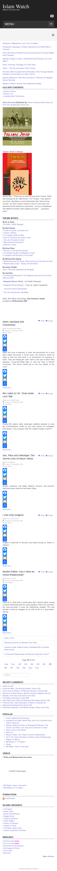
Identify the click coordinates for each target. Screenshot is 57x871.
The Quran (8, 809)
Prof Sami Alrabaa (10, 105)
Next (30, 668)
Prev (13, 664)
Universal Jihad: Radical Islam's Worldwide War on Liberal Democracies (26, 648)
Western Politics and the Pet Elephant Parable (22, 84)
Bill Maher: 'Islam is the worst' (15, 785)
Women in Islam (10, 245)
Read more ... (7, 388)
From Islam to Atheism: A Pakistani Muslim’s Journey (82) (25, 691)
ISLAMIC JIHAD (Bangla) (13, 224)
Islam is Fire (9, 638)
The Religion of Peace (12, 848)
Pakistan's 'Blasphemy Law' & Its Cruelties (20, 43)
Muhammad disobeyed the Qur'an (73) (17, 705)
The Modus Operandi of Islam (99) (16, 698)
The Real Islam (9, 841)
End (37, 668)
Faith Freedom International (13, 846)
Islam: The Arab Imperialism (13, 270)
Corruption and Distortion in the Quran (18, 255)
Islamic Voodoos (10, 233)
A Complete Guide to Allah (14, 235)
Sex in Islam (8, 851)
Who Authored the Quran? (14, 242)
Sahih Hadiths (9, 821)
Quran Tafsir (8, 811)
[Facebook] (28, 337)
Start (6, 664)
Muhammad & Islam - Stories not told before (21, 264)
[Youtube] (52, 16)
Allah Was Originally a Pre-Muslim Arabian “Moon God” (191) (26, 707)
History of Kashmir (11, 823)
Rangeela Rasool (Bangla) (13, 285)
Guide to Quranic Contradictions (16, 230)
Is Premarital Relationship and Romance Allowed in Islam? (26, 654)
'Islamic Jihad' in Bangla (13, 152)
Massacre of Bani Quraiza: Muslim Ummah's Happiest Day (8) (26, 693)
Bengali (30, 270)
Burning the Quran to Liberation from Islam (20, 643)
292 (31, 664)
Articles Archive (10, 91)
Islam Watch (16, 6)
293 (38, 664)
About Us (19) (8, 686)
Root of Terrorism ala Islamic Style (17, 238)
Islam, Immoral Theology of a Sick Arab (19, 65)
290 (19, 664)
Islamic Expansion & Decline (15, 830)
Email (50, 321)
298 (17, 668)
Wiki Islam (7, 853)
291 (25, 664)
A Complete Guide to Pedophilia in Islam (19, 253)
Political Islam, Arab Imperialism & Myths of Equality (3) (24, 703)
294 (44, 664)
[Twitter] (28, 341)
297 (11, 668)
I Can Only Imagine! (13, 515)
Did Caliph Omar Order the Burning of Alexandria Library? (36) (26, 700)
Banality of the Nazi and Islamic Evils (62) (19, 696)
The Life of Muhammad (12, 292)
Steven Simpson (34, 102)
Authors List (8, 94)
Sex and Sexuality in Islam (14, 240)
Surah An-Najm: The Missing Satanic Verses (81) (21, 689)
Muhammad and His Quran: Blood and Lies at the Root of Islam (28, 261)
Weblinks (50, 856)
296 (5, 668)
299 (24, 668)
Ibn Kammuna (23, 105)
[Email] (28, 345)
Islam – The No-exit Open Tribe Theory (19, 68)
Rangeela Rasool (10, 281)
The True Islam (9, 843)
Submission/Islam (11, 819)
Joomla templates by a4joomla (28, 868)
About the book (9, 102)
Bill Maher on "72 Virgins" (13, 788)
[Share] (28, 349)
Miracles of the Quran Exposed (16, 251)
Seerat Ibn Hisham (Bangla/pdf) (15, 289)
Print (42, 321)
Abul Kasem (46, 102)
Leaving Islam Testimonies (14, 96)
